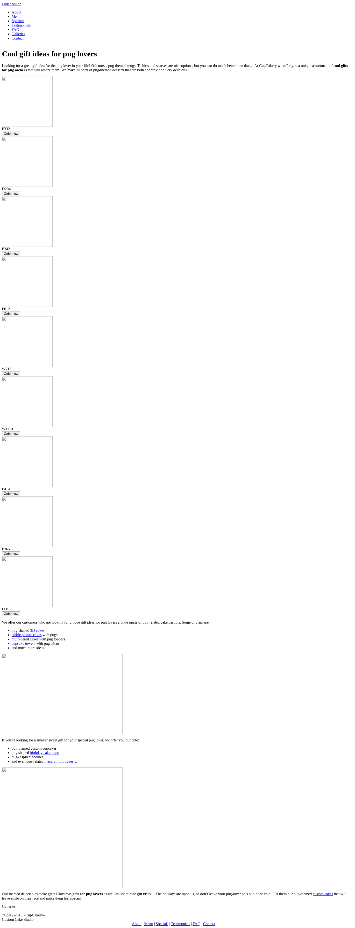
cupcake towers (23, 643)
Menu (16, 16)
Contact (17, 38)
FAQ (15, 29)
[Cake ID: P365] (27, 546)
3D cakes (37, 630)
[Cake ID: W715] (27, 365)
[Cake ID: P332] (27, 125)
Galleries (18, 34)
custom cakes (323, 894)
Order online (11, 4)
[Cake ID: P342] (27, 245)
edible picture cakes (27, 635)
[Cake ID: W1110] (27, 426)
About (16, 12)
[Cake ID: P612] (27, 305)
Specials (18, 21)
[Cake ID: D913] (27, 606)
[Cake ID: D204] (27, 185)
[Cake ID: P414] (27, 486)
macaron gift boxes (58, 761)
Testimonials (21, 25)
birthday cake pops (44, 753)
